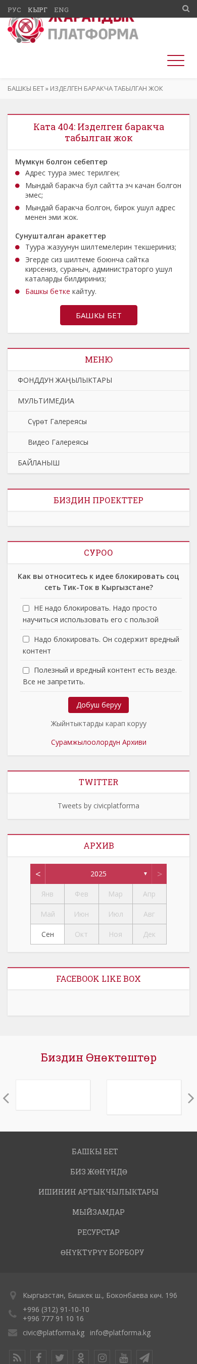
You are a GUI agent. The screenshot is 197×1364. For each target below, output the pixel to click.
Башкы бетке (47, 291)
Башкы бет (26, 88)
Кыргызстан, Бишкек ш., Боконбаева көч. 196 (100, 1295)
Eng (61, 9)
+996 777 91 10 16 (53, 1318)
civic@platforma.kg (53, 1332)
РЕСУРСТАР (98, 1232)
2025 (98, 873)
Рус (14, 9)
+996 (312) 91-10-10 (56, 1309)
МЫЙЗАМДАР (98, 1212)
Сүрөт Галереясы (52, 421)
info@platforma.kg (120, 1332)
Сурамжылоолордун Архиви (98, 742)
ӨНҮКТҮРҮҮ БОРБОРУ (102, 1252)
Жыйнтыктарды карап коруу (98, 723)
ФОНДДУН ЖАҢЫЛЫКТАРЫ (65, 380)
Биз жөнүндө (98, 1171)
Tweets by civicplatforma (98, 805)
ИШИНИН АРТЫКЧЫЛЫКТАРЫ (98, 1192)
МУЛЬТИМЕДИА (46, 400)
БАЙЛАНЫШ (39, 462)
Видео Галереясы (53, 442)
